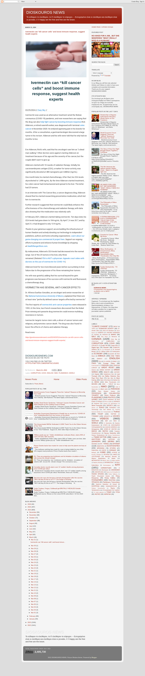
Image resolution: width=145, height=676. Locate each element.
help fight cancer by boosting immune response (61, 122)
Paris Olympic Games (106, 391)
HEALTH (106, 372)
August (31, 523)
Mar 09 (33, 596)
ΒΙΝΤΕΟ (105, 431)
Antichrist (105, 334)
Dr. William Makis (104, 351)
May (31, 532)
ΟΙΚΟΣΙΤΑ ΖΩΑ (99, 472)
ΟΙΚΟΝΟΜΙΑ (115, 470)
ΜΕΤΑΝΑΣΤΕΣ (96, 460)
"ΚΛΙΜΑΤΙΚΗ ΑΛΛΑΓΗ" (106, 328)
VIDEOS (104, 418)
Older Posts (81, 379)
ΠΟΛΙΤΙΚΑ (111, 480)
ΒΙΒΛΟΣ (94, 431)
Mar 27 (33, 554)
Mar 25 (33, 559)
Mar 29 (33, 548)
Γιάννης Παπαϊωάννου (98, 435)
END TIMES (115, 356)
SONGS (101, 407)
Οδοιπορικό (104, 470)
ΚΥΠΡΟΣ (114, 452)
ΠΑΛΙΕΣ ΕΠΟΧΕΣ (98, 474)
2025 (29, 507)
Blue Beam (104, 336)
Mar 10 (33, 593)
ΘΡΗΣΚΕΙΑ (100, 448)
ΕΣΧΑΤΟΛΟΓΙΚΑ (113, 446)
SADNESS (117, 401)
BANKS (113, 334)
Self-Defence (114, 403)
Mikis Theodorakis (110, 382)
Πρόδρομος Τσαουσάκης (111, 482)
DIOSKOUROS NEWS (45, 12)
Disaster (106, 347)
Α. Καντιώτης (108, 423)
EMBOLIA (101, 356)
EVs (100, 361)
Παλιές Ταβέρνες (113, 474)
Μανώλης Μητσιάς (111, 456)
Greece (94, 370)
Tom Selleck (107, 409)
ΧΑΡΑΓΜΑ (107, 494)
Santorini (96, 403)
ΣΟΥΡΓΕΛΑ (95, 486)
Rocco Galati (108, 401)
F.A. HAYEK (107, 361)
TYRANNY (95, 416)
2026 (29, 504)
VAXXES (116, 416)
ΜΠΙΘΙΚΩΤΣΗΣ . (109, 462)
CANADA (96, 339)
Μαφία (113, 458)
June (31, 529)
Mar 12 (33, 587)
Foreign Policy (109, 363)
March (31, 537)
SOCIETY (110, 405)
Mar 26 (33, 557)
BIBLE (94, 336)
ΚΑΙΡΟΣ (104, 450)
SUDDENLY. (112, 407)
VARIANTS (107, 416)
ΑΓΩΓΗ (105, 425)
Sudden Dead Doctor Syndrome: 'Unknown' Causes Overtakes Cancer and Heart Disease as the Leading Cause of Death (59, 403)
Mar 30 (33, 545)
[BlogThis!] (55, 370)
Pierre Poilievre (110, 395)
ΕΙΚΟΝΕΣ (94, 444)
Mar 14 (33, 582)
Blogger (94, 657)
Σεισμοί (115, 484)
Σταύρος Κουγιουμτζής (98, 488)
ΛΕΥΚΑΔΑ (106, 454)
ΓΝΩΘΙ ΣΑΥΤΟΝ (100, 437)
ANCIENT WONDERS (113, 332)
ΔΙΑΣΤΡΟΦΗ (96, 439)
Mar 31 (33, 540)
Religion (100, 401)
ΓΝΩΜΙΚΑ (115, 437)
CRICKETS (95, 345)
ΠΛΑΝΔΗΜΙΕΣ (97, 480)
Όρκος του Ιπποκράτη (112, 472)
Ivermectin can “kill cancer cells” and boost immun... (48, 542)
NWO (56, 373)
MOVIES (94, 384)
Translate (107, 75)
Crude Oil (104, 345)
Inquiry (97, 374)
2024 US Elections (108, 330)
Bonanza (114, 336)
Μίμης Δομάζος (116, 460)
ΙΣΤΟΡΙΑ (113, 448)
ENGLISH (50, 373)
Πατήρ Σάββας (110, 478)
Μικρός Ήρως (106, 460)
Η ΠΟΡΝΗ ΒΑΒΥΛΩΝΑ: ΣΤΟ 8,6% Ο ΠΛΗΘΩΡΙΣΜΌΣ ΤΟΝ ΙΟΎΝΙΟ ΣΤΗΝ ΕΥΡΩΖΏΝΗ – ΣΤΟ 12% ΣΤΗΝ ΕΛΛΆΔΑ (109, 220)
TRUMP (100, 414)
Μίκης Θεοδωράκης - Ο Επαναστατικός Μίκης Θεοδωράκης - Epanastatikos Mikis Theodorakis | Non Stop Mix (109, 252)
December (33, 512)
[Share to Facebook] (59, 370)
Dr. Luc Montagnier (105, 349)
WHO (115, 421)
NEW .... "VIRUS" (107, 384)
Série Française (97, 405)
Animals (96, 334)
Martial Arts (116, 380)
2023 (29, 622)
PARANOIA (115, 389)
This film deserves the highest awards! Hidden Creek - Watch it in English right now (109, 169)
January (32, 619)
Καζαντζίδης (95, 450)
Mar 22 (33, 568)
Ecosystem (111, 354)
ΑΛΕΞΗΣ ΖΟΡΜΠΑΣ (111, 427)
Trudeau (116, 412)
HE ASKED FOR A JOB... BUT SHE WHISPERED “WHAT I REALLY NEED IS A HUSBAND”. (105, 38)
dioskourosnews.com (39, 355)
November (33, 515)
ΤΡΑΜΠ (108, 492)
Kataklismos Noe (109, 374)
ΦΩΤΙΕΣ (97, 494)
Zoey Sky (41, 110)
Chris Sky (114, 339)
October (32, 518)
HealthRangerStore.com (37, 246)
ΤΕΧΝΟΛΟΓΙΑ (96, 490)
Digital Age (95, 347)
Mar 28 (33, 551)
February (32, 616)
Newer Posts (31, 379)
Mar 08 (33, 598)
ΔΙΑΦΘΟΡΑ (96, 441)
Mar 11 (33, 590)
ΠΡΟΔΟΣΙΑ (95, 482)
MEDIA (96, 382)
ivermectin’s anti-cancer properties (57, 305)
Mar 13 (33, 585)
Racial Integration (108, 399)
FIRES (94, 363)
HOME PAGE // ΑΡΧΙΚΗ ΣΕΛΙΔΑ (102, 27)
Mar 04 (33, 607)
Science (105, 403)
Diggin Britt (114, 345)
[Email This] (53, 370)
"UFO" (93, 328)
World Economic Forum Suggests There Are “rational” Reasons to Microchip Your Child (108, 135)
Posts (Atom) (38, 384)
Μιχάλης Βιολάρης (98, 462)
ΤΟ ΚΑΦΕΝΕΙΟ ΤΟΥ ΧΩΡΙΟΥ (111, 490)
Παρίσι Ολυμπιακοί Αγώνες (101, 476)
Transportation (107, 411)
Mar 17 (33, 579)
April (31, 534)
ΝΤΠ (117, 465)
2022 (29, 625)
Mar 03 (33, 610)
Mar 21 (33, 571)
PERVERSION (96, 393)
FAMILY (115, 361)
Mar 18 (33, 576)
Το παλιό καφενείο (99, 492)
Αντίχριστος (95, 429)
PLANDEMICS (63, 373)
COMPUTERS (110, 341)
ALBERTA (100, 332)
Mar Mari (110, 378)
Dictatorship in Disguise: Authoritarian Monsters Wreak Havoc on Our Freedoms (108, 117)
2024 (29, 510)
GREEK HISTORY (105, 370)
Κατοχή (94, 452)
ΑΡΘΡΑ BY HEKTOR (110, 429)
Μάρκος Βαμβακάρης (99, 458)
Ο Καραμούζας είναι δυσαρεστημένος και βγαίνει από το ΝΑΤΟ (105, 290)
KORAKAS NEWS (100, 288)
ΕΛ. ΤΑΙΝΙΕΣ (104, 444)
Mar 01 (33, 612)
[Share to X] (57, 370)
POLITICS (111, 397)
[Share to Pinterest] (61, 370)
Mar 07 (33, 601)
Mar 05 (33, 604)
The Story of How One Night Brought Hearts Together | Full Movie (109, 150)
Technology (95, 409)
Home (56, 379)
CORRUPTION (36, 373)
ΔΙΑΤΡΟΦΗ (111, 439)
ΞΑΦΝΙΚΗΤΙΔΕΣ (106, 468)
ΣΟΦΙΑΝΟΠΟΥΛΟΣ (111, 486)
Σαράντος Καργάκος (102, 484)
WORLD (72, 373)
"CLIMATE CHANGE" (100, 326)
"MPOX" (115, 326)
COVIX (44, 373)
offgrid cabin (104, 389)
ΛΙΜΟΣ (115, 454)
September (33, 520)
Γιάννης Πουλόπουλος (114, 435)
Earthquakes (116, 351)
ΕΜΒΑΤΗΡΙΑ (100, 446)
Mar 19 (33, 573)
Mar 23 (33, 565)
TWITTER (113, 414)
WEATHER (95, 421)
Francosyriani (95, 365)
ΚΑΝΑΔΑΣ (112, 450)
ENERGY (99, 358)
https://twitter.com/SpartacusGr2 (42, 363)
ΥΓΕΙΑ (118, 492)
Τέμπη (113, 488)
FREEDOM (105, 365)
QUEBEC (95, 399)
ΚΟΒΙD (103, 452)
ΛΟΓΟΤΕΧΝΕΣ (96, 456)
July (30, 526)
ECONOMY (98, 354)
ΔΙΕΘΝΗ (111, 441)
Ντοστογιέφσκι (107, 465)
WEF (106, 421)
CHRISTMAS (95, 341)
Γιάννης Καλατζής (110, 433)
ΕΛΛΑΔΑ (116, 444)
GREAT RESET (107, 367)
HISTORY (117, 372)
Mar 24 (33, 562)
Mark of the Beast (105, 380)
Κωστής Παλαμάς (96, 454)
